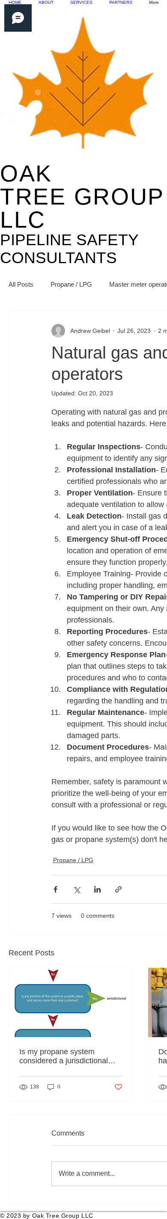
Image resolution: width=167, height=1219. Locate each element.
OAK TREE (82, 196)
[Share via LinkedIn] (97, 889)
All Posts (21, 284)
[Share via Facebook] (55, 889)
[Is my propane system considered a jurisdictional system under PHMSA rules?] (71, 1002)
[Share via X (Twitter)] (76, 889)
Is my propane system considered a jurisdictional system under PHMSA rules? (68, 1056)
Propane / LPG (71, 284)
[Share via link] (118, 889)
